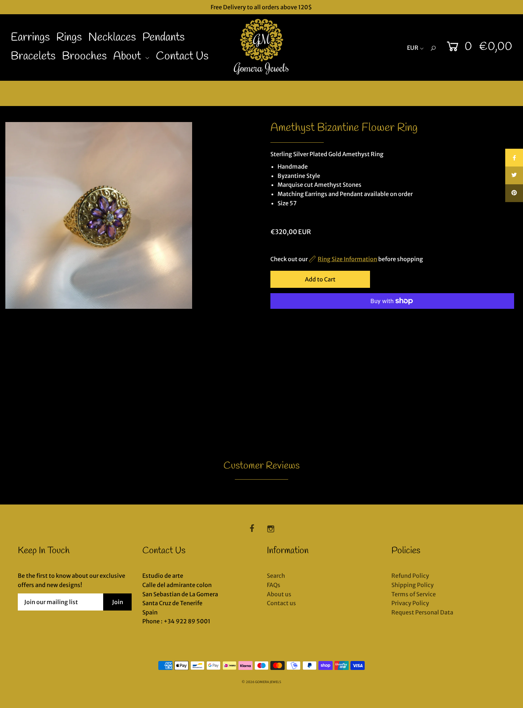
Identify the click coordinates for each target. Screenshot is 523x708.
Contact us (281, 603)
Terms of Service (413, 594)
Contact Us (182, 56)
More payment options (301, 318)
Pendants (163, 37)
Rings (69, 37)
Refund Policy (410, 575)
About (128, 56)
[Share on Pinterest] (514, 193)
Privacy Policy (410, 603)
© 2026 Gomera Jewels (261, 682)
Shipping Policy (412, 584)
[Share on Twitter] (514, 175)
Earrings (30, 37)
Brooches (84, 56)
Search (276, 575)
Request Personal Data (422, 612)
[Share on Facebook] (514, 158)
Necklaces (112, 37)
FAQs (273, 584)
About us (279, 594)
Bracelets (33, 56)
